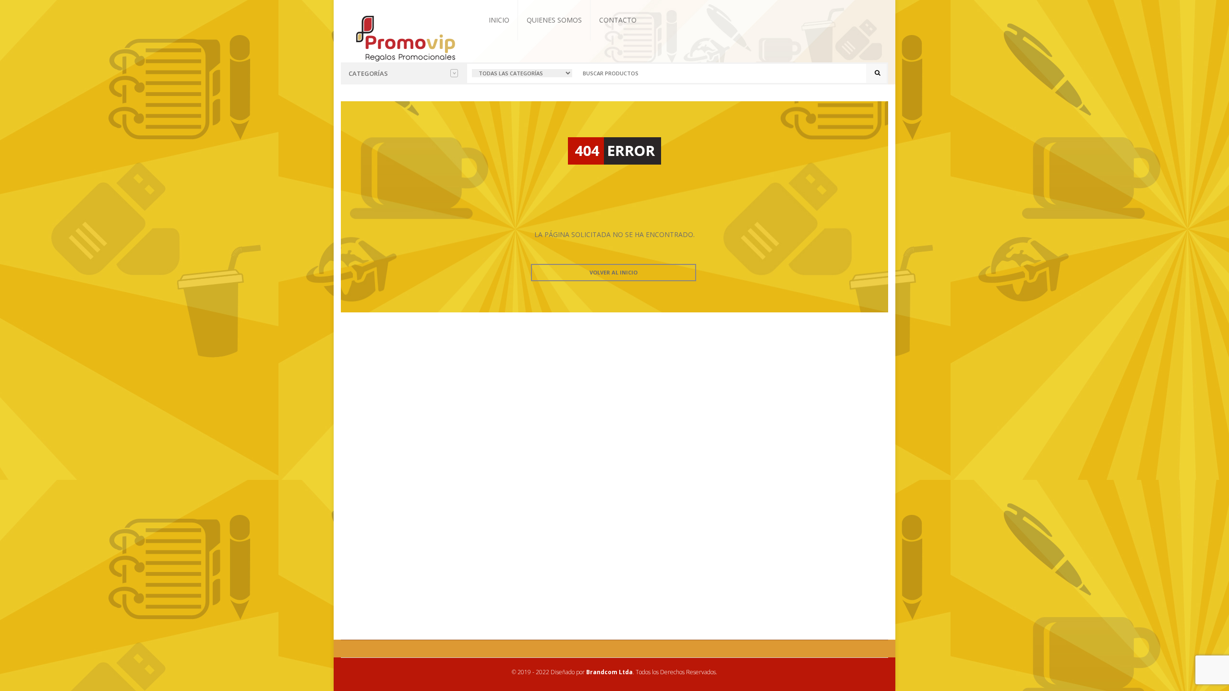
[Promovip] (405, 37)
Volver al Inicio (614, 272)
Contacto (618, 19)
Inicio (499, 19)
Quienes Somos (554, 19)
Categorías (368, 73)
